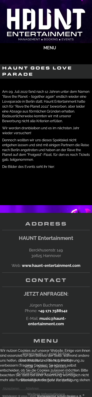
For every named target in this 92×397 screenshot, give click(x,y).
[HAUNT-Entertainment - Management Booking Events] (46, 21)
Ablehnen (32, 388)
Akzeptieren (11, 388)
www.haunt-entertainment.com (51, 265)
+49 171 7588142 (52, 310)
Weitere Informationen (46, 394)
